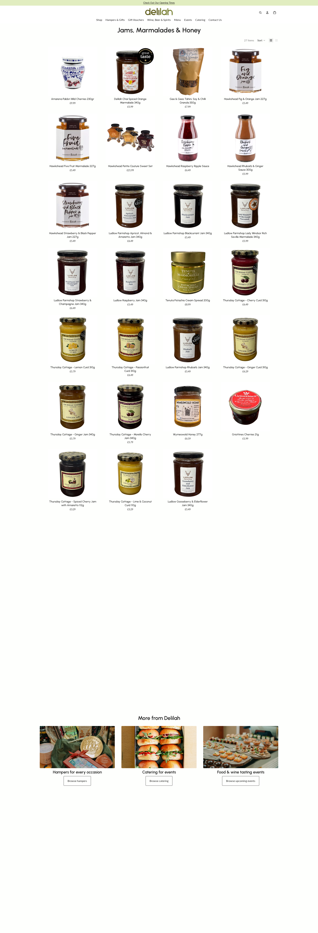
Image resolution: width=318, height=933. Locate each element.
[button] (261, 40)
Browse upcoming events (240, 780)
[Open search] (260, 12)
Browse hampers (77, 780)
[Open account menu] (267, 12)
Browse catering (159, 780)
